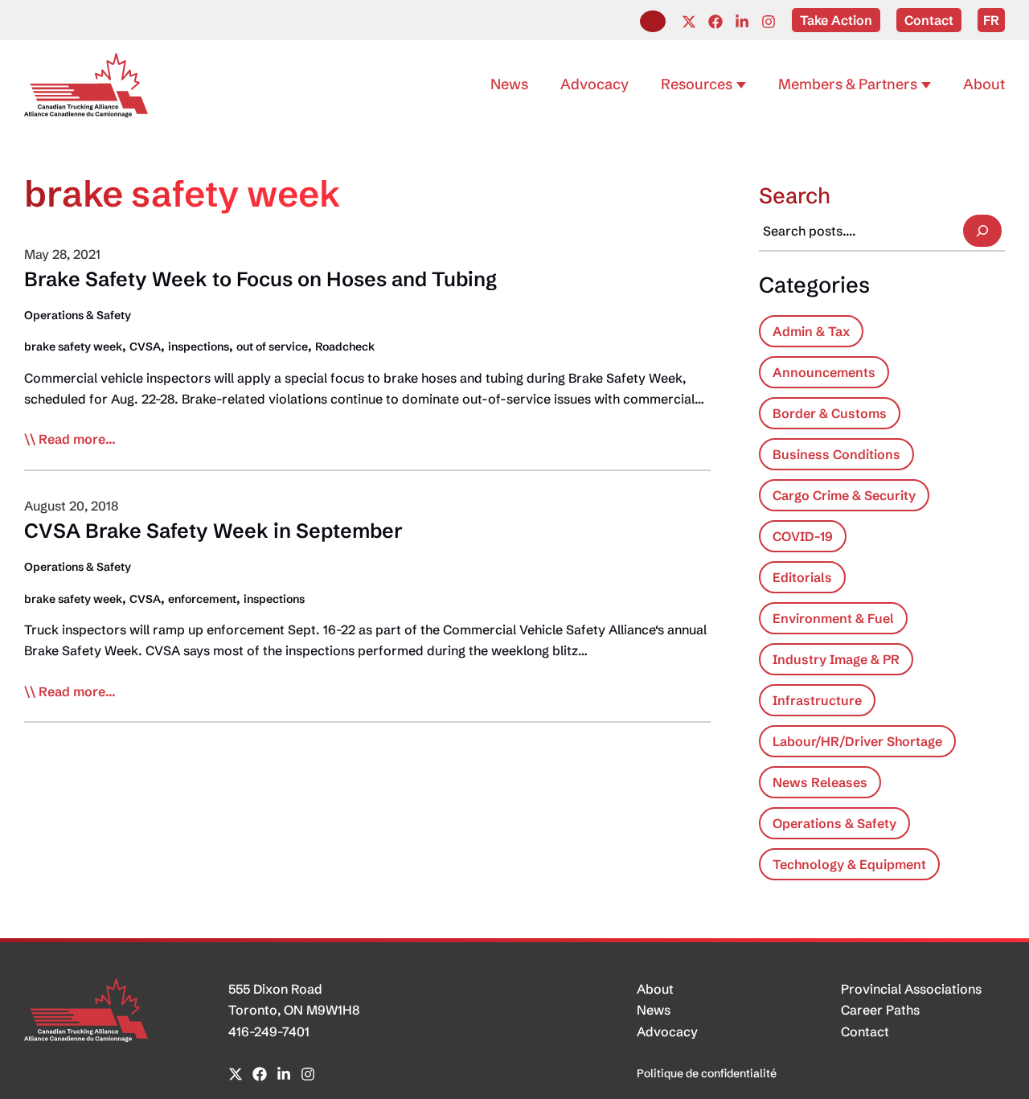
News (653, 1010)
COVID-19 (803, 536)
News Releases (820, 782)
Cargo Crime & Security (844, 495)
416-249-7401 (269, 1031)
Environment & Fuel (833, 618)
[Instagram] (768, 21)
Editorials (802, 577)
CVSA (145, 346)
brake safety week (73, 346)
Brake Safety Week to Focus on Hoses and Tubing (260, 279)
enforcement (202, 599)
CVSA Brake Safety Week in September (213, 531)
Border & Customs (830, 413)
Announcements (824, 372)
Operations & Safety (77, 315)
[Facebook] (715, 21)
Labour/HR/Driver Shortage (857, 741)
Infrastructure (817, 700)
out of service (272, 346)
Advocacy (667, 1031)
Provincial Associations (911, 989)
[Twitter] (689, 21)
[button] (653, 21)
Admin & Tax (811, 331)
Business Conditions (836, 454)
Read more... (77, 439)
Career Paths (880, 1010)
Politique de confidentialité (707, 1073)
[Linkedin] (742, 21)
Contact (865, 1031)
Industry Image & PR (836, 659)
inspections (198, 346)
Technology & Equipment (849, 864)
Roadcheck (345, 346)
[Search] (982, 231)
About (655, 989)
